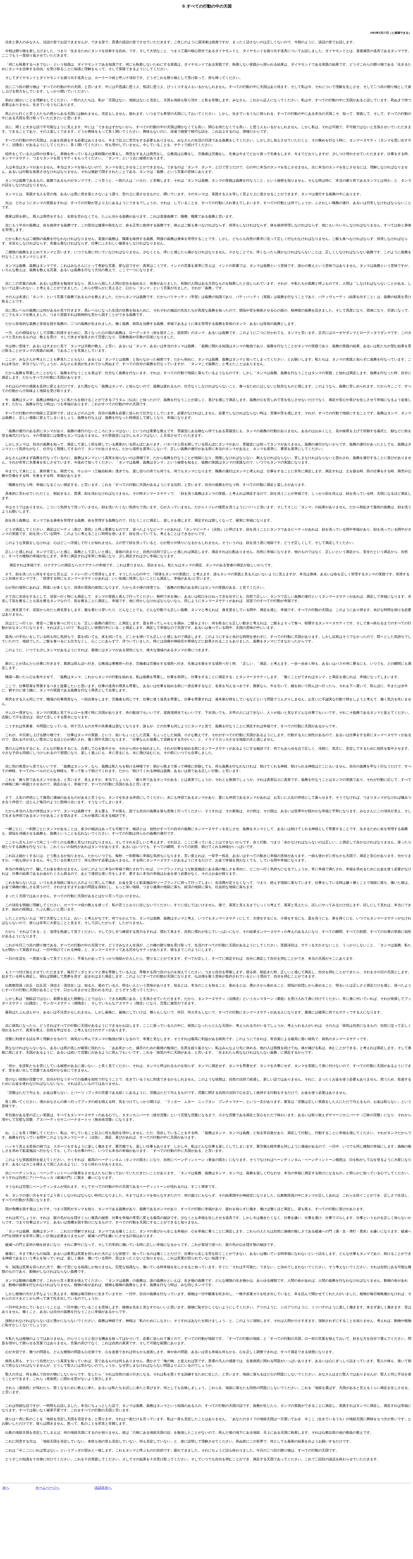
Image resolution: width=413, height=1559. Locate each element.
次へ (5, 1488)
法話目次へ (103, 1488)
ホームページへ (47, 1488)
